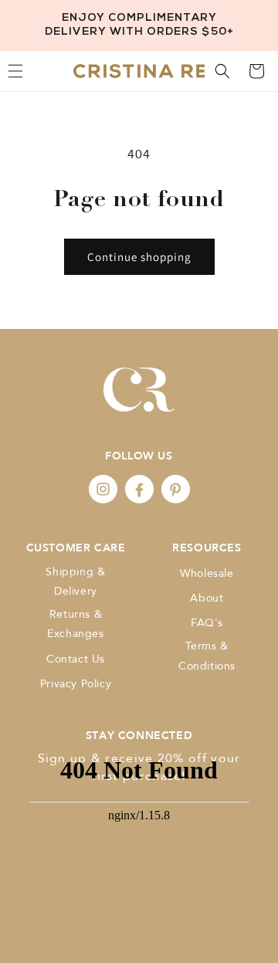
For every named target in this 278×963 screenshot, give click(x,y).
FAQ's (207, 622)
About (206, 598)
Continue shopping (139, 256)
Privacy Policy (75, 683)
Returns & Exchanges (75, 624)
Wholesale (206, 573)
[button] (222, 71)
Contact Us (75, 659)
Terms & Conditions (207, 656)
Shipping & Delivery (75, 581)
